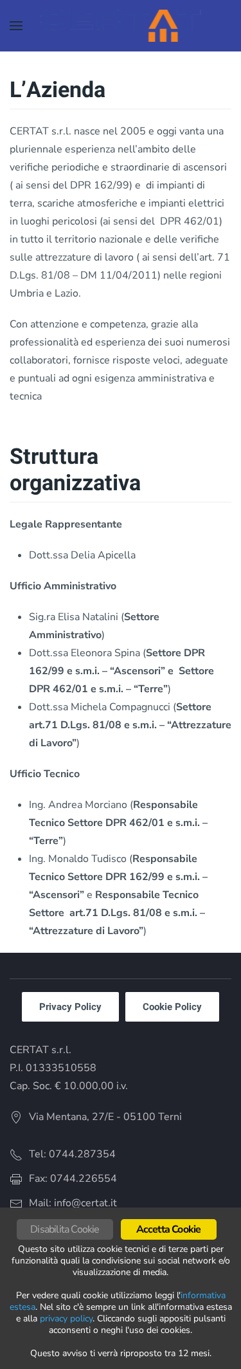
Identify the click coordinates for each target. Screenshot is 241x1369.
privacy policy (66, 1318)
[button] (16, 25)
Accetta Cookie (168, 1229)
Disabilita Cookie (64, 1229)
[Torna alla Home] (120, 25)
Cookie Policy (172, 1007)
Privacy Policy (70, 1007)
